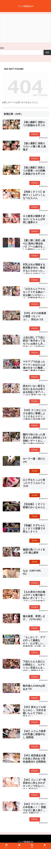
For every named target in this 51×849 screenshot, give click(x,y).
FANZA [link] (34, 134)
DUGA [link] (35, 471)
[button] (46, 512)
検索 (2, 48)
